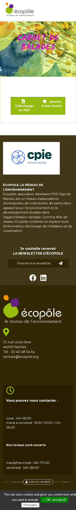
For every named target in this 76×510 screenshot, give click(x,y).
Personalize (30, 505)
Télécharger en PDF (24, 108)
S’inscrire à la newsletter (34, 263)
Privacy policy (50, 505)
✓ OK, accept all (54, 499)
